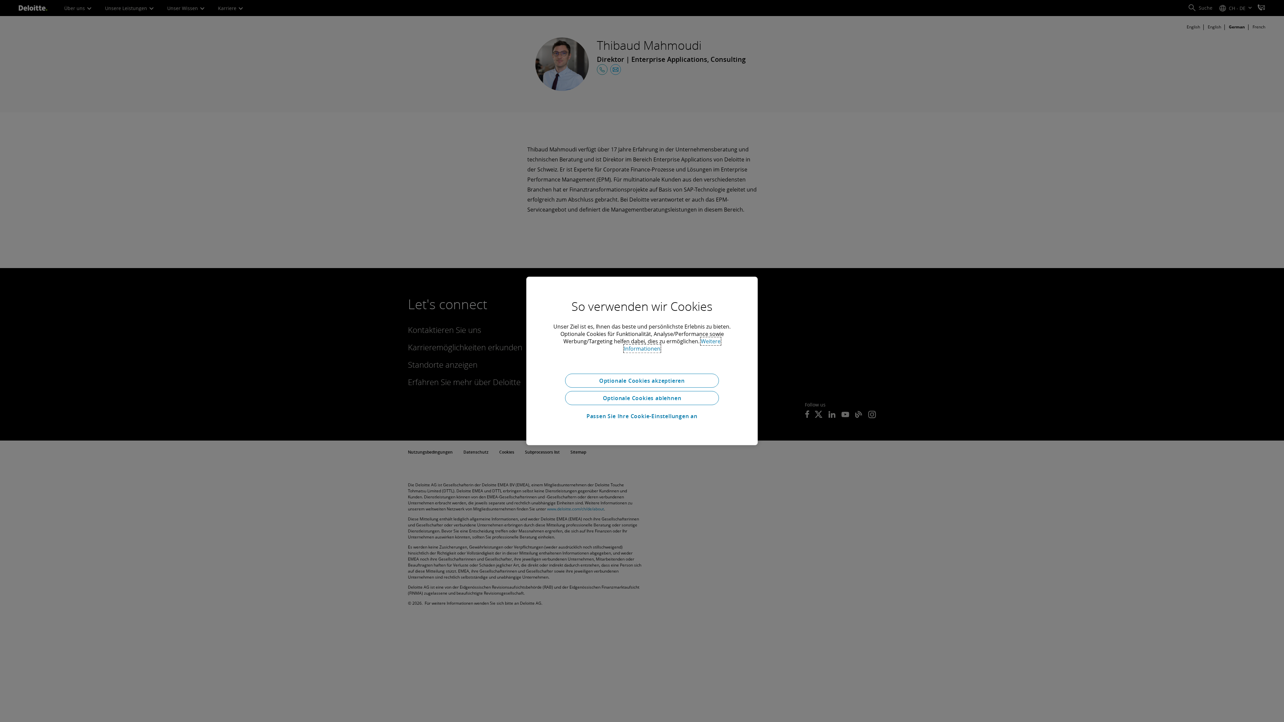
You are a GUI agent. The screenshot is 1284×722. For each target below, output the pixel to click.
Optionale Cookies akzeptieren (642, 380)
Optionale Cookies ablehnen (642, 398)
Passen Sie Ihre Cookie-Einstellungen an (642, 416)
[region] (642, 361)
